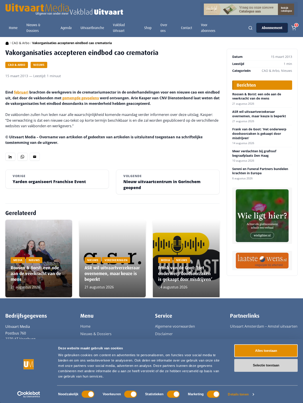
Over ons (163, 28)
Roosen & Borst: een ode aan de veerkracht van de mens (36, 273)
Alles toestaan (266, 350)
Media (17, 260)
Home (13, 27)
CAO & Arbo (20, 43)
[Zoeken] (250, 28)
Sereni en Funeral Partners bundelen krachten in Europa (260, 171)
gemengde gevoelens (80, 98)
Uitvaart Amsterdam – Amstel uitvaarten (263, 326)
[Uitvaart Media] (64, 9)
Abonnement (272, 27)
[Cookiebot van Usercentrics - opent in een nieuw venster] (28, 394)
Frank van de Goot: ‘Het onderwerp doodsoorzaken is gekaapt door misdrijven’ (185, 273)
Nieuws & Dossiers (33, 28)
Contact (186, 27)
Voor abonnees (208, 28)
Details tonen (238, 394)
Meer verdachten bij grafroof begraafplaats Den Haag (254, 153)
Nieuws (39, 65)
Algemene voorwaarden (175, 326)
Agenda (66, 27)
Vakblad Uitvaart (119, 28)
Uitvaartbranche (92, 27)
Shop (148, 27)
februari (21, 92)
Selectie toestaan (266, 365)
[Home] (7, 43)
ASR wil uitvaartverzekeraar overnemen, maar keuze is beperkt (112, 273)
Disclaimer (164, 333)
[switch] (130, 394)
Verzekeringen (116, 260)
